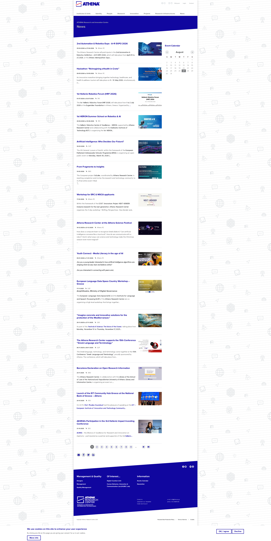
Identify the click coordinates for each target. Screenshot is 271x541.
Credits (192, 519)
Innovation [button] (134, 14)
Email (79, 455)
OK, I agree (224, 531)
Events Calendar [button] (142, 481)
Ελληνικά (177, 3)
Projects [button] (147, 14)
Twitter (88, 455)
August (179, 52)
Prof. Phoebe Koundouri (94, 405)
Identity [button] (99, 14)
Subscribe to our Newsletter (144, 501)
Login (184, 3)
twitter (167, 3)
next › (144, 447)
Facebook (83, 455)
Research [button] (121, 14)
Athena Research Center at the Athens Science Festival (104, 223)
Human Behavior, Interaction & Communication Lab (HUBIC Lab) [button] (118, 485)
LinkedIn (93, 455)
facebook (162, 3)
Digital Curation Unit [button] (114, 481)
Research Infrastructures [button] (165, 14)
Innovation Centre (88, 4)
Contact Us (139, 499)
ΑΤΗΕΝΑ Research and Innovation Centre (92, 22)
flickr (169, 3)
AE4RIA (79, 432)
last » (148, 447)
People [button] (109, 14)
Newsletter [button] (141, 484)
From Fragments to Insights (90, 166)
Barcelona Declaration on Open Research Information (103, 368)
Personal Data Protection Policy (166, 519)
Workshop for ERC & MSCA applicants (95, 194)
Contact (191, 3)
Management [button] (81, 484)
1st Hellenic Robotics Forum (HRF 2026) (96, 94)
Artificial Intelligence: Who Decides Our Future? (100, 141)
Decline (237, 531)
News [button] (182, 14)
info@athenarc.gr (175, 499)
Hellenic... (128, 436)
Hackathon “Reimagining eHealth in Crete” (98, 68)
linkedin (165, 3)
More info (34, 538)
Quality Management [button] (84, 487)
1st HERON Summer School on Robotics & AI (99, 116)
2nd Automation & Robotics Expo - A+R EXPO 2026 (102, 43)
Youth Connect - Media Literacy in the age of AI (100, 253)
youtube (172, 3)
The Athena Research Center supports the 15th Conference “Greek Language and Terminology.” (106, 341)
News (81, 27)
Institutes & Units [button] (84, 14)
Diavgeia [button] (80, 481)
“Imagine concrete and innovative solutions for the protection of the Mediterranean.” (102, 316)
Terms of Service (182, 519)
